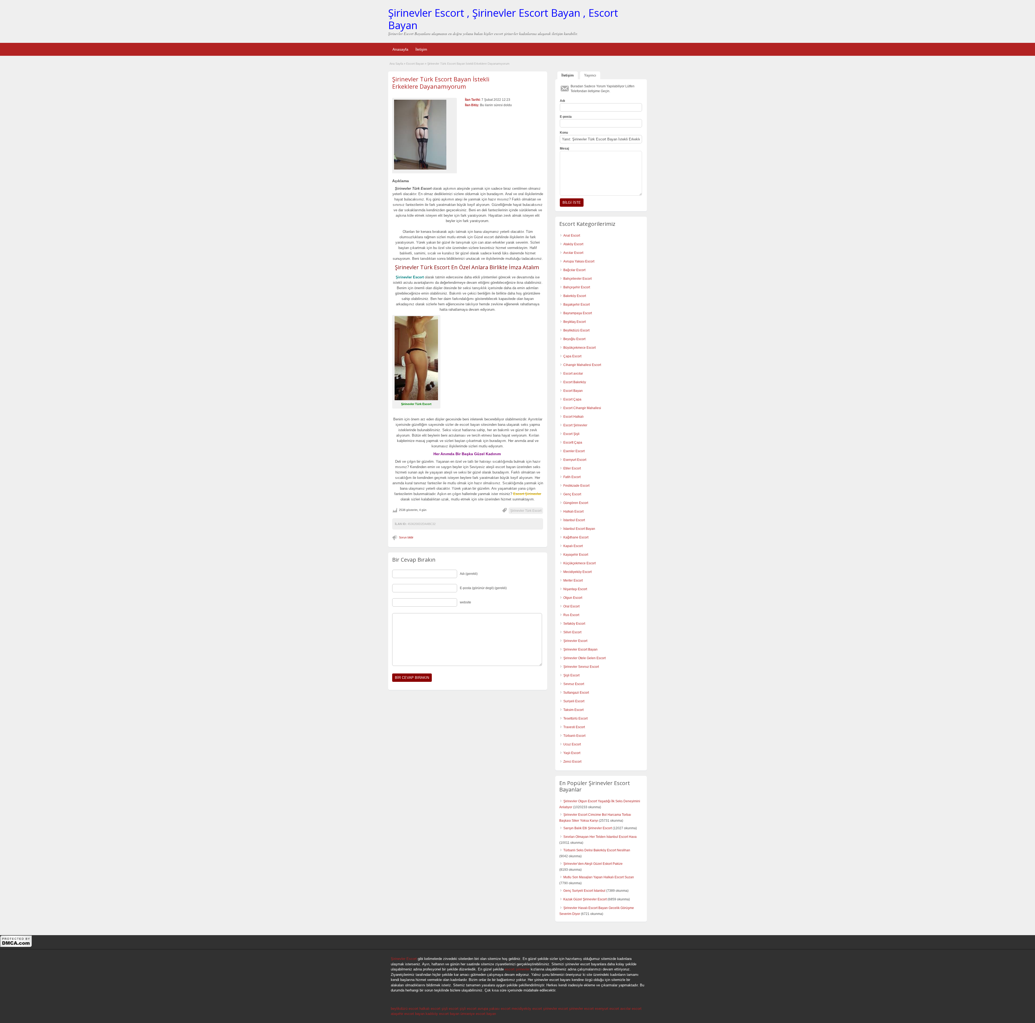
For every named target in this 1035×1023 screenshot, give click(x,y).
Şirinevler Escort (575, 641)
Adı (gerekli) (469, 574)
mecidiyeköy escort (527, 1009)
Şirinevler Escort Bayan (580, 649)
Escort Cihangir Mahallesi (582, 408)
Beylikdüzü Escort (576, 330)
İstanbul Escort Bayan (579, 529)
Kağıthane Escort (575, 537)
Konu (564, 132)
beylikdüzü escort (404, 1009)
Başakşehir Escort (576, 304)
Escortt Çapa (572, 442)
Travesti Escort (574, 727)
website (465, 602)
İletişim (421, 49)
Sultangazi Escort (576, 692)
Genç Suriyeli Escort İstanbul (584, 891)
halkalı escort (429, 1009)
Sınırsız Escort (573, 684)
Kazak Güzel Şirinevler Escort (585, 899)
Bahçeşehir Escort (576, 287)
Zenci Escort (572, 761)
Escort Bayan (415, 63)
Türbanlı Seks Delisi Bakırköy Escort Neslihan (596, 850)
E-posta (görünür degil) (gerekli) (483, 588)
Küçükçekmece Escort (579, 563)
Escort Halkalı (573, 417)
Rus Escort (571, 615)
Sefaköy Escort (574, 623)
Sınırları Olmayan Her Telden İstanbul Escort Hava (600, 837)
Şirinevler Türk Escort (525, 511)
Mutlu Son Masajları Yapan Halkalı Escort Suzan (598, 877)
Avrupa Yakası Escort (578, 261)
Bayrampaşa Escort (577, 313)
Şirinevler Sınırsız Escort (581, 667)
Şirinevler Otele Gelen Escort (584, 658)
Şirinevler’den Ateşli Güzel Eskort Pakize (593, 864)
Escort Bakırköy (574, 382)
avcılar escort (630, 1009)
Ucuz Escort (572, 744)
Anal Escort (571, 235)
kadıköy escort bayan (442, 1014)
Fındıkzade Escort (576, 486)
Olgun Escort (572, 598)
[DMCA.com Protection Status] (16, 946)
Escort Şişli (571, 434)
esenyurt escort (607, 1009)
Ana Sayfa (396, 63)
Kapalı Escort (573, 546)
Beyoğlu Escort (574, 339)
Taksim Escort (573, 710)
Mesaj (564, 148)
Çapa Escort (572, 356)
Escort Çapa (572, 399)
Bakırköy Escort (574, 296)
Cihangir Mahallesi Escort (582, 365)
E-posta (566, 117)
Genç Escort (572, 494)
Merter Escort (573, 580)
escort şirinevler (517, 969)
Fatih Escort (572, 477)
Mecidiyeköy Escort (577, 572)
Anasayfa (400, 49)
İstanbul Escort (574, 520)
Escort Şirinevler (575, 425)
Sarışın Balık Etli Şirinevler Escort (587, 828)
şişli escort (449, 1009)
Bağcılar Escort (574, 270)
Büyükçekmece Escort (579, 348)
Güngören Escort (575, 503)
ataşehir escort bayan (408, 1014)
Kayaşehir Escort (575, 555)
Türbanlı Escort (574, 736)
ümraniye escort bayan (478, 1014)
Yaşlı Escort (571, 753)
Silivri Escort (572, 632)
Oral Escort (571, 606)
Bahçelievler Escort (577, 279)
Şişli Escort (571, 675)
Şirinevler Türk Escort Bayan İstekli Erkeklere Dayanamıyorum (440, 82)
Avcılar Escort (573, 253)
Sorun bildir (406, 537)
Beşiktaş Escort (574, 322)
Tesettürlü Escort (575, 718)
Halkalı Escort (573, 511)
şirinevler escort (555, 1009)
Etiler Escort (572, 468)
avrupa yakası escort (494, 1009)
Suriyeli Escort (573, 701)
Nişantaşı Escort (575, 589)
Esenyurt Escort (574, 460)
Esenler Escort (574, 451)
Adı (562, 101)
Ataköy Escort (573, 244)
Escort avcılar (573, 373)
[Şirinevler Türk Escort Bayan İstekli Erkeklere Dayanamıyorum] (424, 135)
